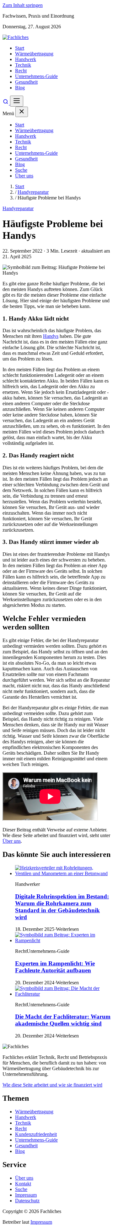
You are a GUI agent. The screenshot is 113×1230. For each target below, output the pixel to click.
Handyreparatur (33, 192)
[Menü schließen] (21, 112)
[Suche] (6, 103)
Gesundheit (26, 82)
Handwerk (25, 59)
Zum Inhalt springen (23, 5)
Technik (23, 65)
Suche (21, 170)
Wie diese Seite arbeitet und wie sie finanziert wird (52, 1084)
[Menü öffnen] (16, 101)
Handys (50, 336)
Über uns (24, 175)
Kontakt (23, 1183)
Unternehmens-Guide (36, 76)
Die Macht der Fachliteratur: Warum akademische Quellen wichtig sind (62, 1020)
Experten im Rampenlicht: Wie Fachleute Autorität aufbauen (55, 967)
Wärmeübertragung (34, 53)
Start (19, 48)
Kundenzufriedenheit (36, 1134)
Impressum (26, 1195)
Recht (21, 70)
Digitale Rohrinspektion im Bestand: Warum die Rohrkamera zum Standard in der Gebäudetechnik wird (62, 906)
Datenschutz (27, 1200)
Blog (20, 87)
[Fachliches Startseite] (16, 37)
